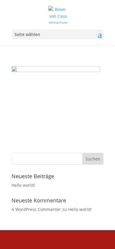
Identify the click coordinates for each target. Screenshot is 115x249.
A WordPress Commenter (36, 209)
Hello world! (23, 185)
